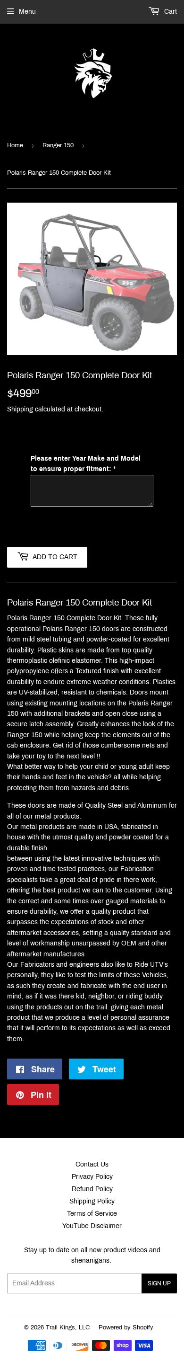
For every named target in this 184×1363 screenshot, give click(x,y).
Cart (169, 11)
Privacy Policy (92, 1176)
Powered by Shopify (126, 1327)
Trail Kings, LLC (68, 1327)
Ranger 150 (58, 145)
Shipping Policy (92, 1201)
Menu (27, 11)
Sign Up (159, 1283)
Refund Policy (92, 1189)
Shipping (20, 409)
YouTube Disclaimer (92, 1225)
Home (15, 145)
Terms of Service (92, 1213)
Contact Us (92, 1164)
